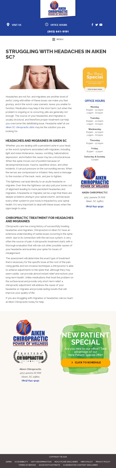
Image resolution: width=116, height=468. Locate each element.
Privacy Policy (103, 462)
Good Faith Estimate (49, 465)
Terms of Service (27, 465)
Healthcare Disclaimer (66, 462)
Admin (9, 462)
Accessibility (21, 462)
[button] (85, 362)
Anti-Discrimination (41, 462)
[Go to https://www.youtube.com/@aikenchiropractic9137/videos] (100, 25)
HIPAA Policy (87, 462)
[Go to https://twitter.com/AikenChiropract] (96, 25)
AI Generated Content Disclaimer (80, 465)
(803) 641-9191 (58, 31)
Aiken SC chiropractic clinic (20, 127)
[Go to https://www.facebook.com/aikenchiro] (92, 25)
